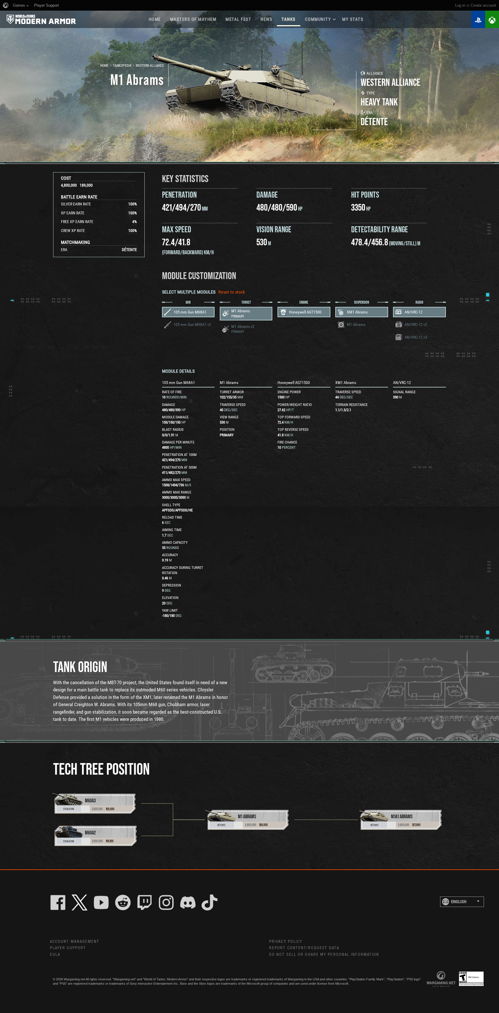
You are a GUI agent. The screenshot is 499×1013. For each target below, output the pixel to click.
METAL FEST (238, 19)
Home (155, 19)
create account (483, 5)
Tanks (289, 19)
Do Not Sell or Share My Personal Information (324, 955)
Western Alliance (150, 66)
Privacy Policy (285, 942)
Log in (460, 5)
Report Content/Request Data (304, 948)
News (266, 19)
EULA (55, 955)
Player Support (68, 948)
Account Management (75, 942)
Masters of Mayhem (193, 19)
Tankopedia (122, 66)
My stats (352, 19)
